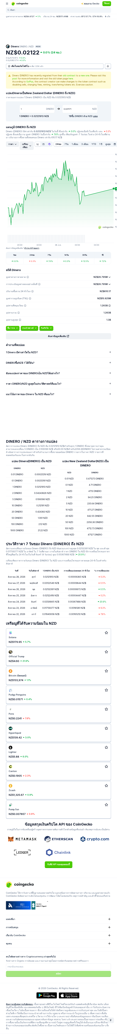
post (14, 78)
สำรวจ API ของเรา (31, 248)
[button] (58, 336)
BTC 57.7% (86, 16)
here (71, 78)
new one (85, 75)
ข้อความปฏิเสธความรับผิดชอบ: (19, 1004)
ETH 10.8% (98, 16)
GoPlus (29, 81)
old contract (69, 75)
